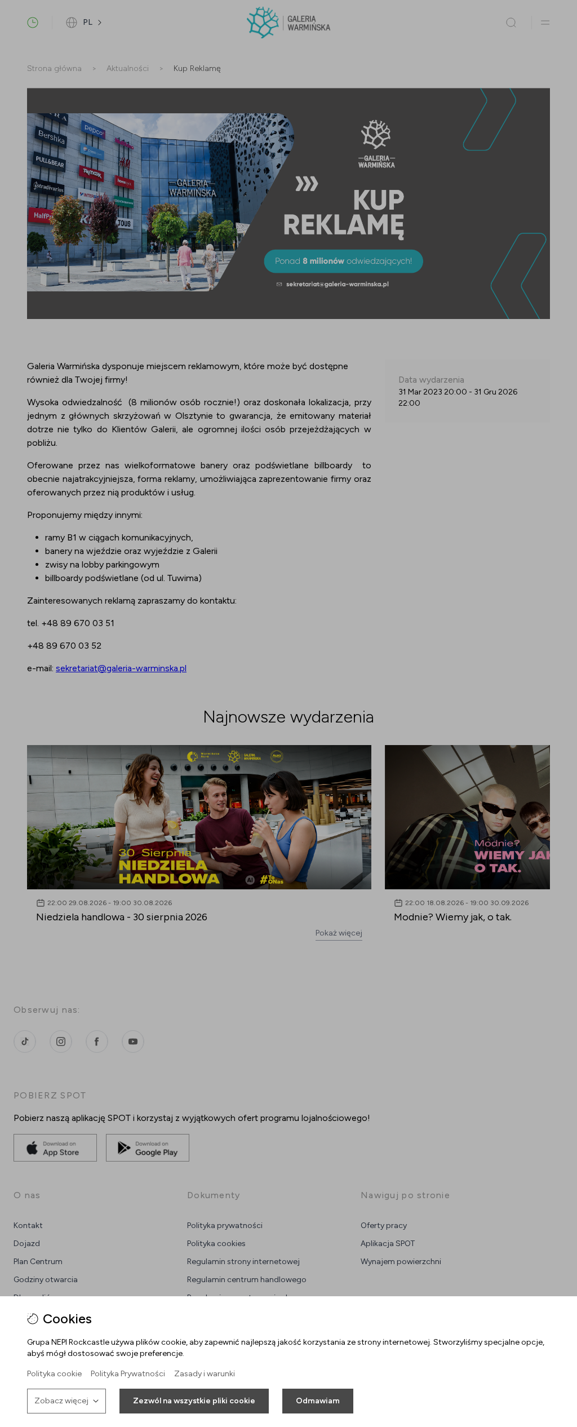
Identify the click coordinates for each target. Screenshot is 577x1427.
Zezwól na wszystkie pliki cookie (194, 1401)
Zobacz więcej (61, 1401)
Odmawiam (318, 1401)
